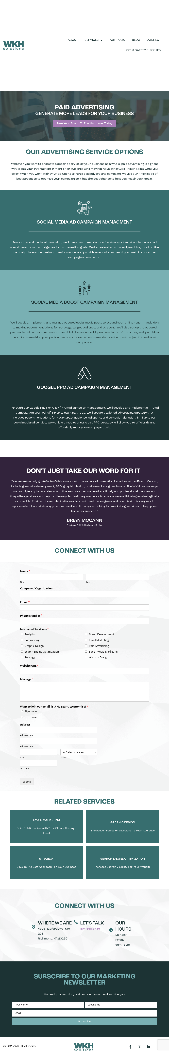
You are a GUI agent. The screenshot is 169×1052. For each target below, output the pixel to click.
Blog (136, 40)
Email (25, 602)
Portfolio (117, 40)
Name (25, 571)
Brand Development (101, 634)
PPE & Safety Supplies (143, 50)
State (63, 757)
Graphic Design (34, 646)
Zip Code (24, 768)
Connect (154, 40)
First (22, 582)
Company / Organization (37, 588)
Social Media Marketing (103, 651)
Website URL (29, 665)
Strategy (30, 657)
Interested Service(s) (34, 629)
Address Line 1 (27, 735)
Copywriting (32, 640)
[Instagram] (139, 1047)
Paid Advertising (99, 646)
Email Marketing (99, 640)
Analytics (30, 634)
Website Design (98, 657)
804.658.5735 (90, 928)
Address (25, 724)
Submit (27, 781)
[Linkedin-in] (148, 1047)
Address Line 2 (27, 746)
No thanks (31, 717)
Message (27, 679)
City (22, 757)
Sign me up (31, 711)
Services (91, 40)
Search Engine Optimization (42, 651)
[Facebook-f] (130, 1047)
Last (88, 582)
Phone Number (31, 615)
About (73, 40)
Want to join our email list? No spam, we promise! (54, 706)
